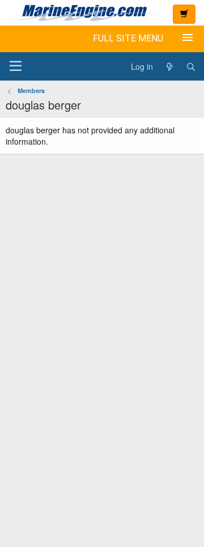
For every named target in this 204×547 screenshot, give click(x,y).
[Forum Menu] (15, 66)
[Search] (191, 66)
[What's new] (169, 66)
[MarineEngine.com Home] (85, 13)
